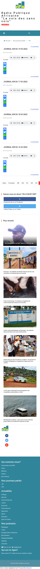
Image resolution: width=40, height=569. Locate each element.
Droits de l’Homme (6, 500)
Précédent (11, 183)
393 (36, 183)
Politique (4, 494)
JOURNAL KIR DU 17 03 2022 (15, 82)
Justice (3, 503)
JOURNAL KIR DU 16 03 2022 (15, 147)
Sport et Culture (6, 519)
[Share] (20, 72)
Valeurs (3, 474)
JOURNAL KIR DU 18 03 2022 (15, 114)
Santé (3, 514)
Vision (3, 468)
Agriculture (4, 511)
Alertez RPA (6, 24)
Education (4, 516)
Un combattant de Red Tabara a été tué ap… (19, 243)
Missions (4, 471)
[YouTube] (7, 445)
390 (23, 183)
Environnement (5, 508)
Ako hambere (5, 535)
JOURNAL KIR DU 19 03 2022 (15, 49)
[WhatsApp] (20, 69)
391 (27, 183)
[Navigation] (4, 33)
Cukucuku (4, 543)
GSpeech (29, 568)
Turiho (3, 530)
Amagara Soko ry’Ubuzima (9, 532)
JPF (2, 484)
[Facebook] (20, 63)
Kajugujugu (4, 527)
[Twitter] (20, 66)
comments (35, 46)
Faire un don (9, 452)
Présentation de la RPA (8, 465)
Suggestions (17, 547)
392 (32, 183)
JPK (2, 487)
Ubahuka (4, 541)
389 (18, 183)
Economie (4, 505)
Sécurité (3, 497)
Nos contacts (5, 476)
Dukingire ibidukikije (7, 538)
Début (4, 183)
